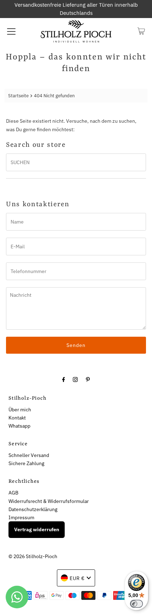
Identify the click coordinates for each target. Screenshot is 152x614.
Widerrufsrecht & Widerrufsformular (48, 501)
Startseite (18, 96)
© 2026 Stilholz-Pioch (32, 556)
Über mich (19, 409)
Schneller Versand (28, 455)
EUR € (77, 578)
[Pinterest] (88, 379)
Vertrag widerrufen (36, 529)
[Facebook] (63, 379)
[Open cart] (141, 31)
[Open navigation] (11, 31)
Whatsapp (19, 425)
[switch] (136, 604)
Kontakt (17, 417)
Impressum (21, 517)
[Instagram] (75, 379)
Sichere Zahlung (26, 463)
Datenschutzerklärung (32, 509)
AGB (13, 492)
